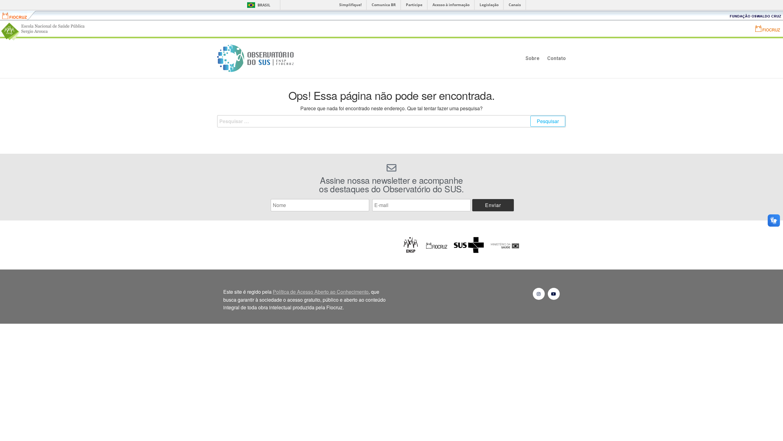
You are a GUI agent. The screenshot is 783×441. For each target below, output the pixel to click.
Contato (556, 58)
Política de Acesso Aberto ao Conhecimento (321, 291)
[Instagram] (539, 294)
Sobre (532, 58)
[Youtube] (554, 294)
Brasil (264, 5)
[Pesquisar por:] (391, 121)
